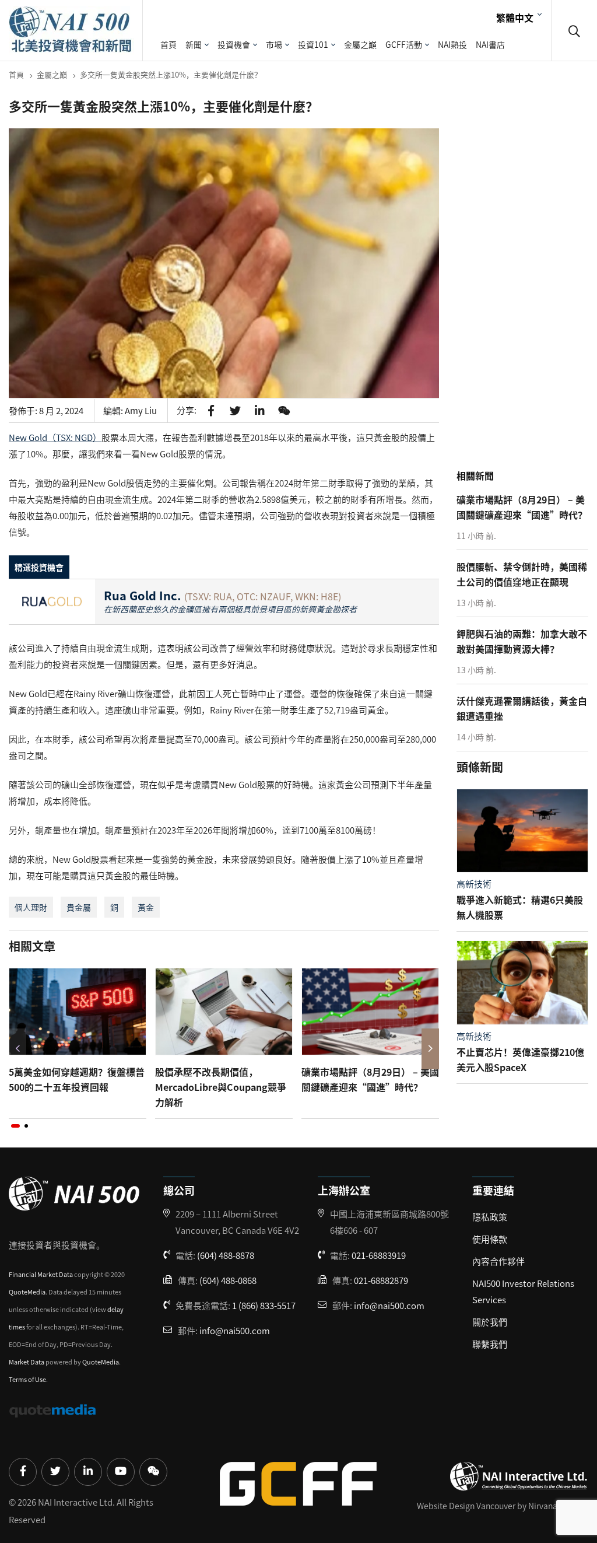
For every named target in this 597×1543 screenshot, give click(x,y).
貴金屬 (78, 907)
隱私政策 (489, 1216)
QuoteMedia (27, 1291)
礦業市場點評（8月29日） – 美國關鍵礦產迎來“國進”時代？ (370, 1079)
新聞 (193, 44)
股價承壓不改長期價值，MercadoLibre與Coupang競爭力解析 (220, 1087)
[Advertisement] (526, 282)
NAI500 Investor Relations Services (523, 1291)
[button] (15, 1126)
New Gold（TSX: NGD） (55, 437)
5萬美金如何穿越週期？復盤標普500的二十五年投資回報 (77, 1079)
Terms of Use (27, 1379)
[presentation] (17, 1048)
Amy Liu (141, 410)
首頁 (168, 44)
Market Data (26, 1361)
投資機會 (233, 44)
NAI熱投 (452, 44)
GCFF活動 (403, 44)
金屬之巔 (360, 44)
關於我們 (489, 1321)
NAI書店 (490, 44)
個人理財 (31, 907)
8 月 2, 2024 (61, 410)
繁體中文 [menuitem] (514, 17)
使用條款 (489, 1239)
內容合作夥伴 (498, 1261)
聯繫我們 (489, 1344)
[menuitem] (517, 16)
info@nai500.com (234, 1330)
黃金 (146, 907)
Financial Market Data (41, 1274)
